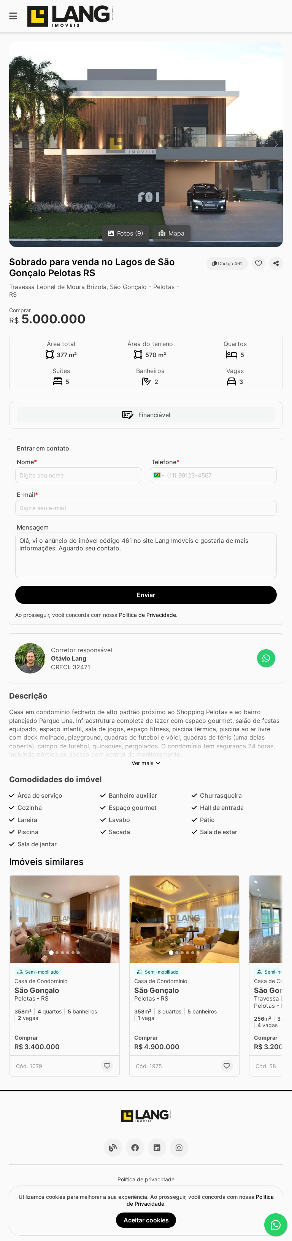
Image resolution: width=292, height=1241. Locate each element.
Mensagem (33, 527)
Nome (27, 462)
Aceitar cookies (146, 1220)
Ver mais (143, 763)
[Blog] (113, 1147)
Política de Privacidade (147, 615)
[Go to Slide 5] (73, 952)
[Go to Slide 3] (62, 952)
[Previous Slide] (15, 144)
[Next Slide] (276, 144)
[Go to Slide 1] (51, 952)
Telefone (165, 462)
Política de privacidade (146, 1179)
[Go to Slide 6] (78, 952)
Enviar (146, 595)
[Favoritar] (258, 263)
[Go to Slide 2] (57, 952)
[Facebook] (135, 1147)
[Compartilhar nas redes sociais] (276, 263)
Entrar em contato (43, 448)
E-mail (27, 494)
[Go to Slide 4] (67, 952)
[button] (146, 144)
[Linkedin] (157, 1147)
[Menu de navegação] (13, 16)
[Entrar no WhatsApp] (266, 658)
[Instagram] (179, 1147)
